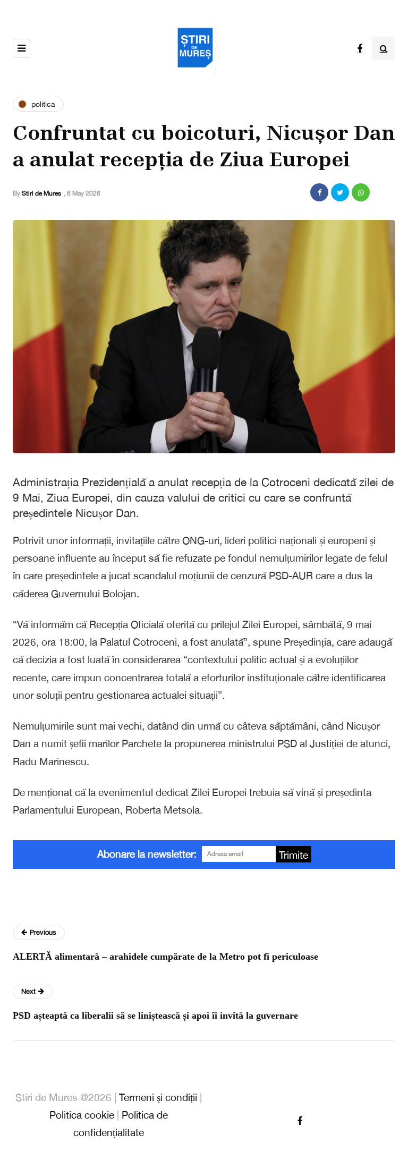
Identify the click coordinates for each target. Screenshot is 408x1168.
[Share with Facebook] (319, 192)
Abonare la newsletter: (147, 854)
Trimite (293, 855)
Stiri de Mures (41, 193)
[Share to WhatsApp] (361, 192)
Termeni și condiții (158, 1097)
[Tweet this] (340, 192)
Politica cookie (81, 1115)
